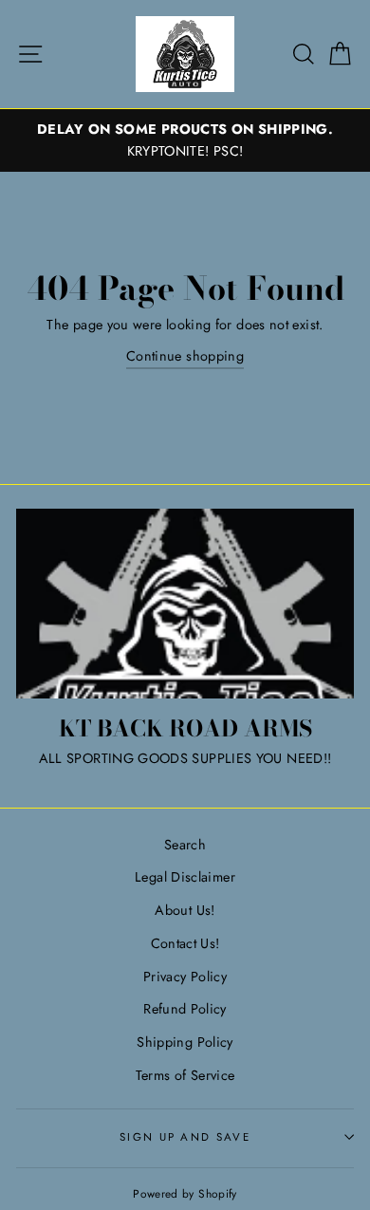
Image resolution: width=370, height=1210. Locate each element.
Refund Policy (185, 1008)
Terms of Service (185, 1075)
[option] (185, 140)
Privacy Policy (185, 976)
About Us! (184, 910)
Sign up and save (185, 1137)
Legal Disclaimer (185, 876)
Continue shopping (185, 355)
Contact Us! (185, 943)
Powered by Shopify (185, 1193)
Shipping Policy (184, 1042)
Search (185, 844)
